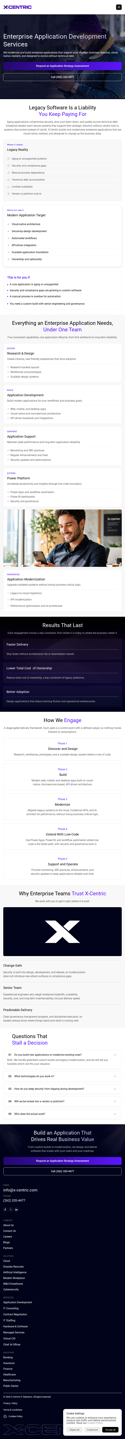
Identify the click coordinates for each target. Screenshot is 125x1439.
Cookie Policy (95, 1422)
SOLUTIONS (8, 1256)
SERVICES (8, 1297)
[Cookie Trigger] (5, 1416)
